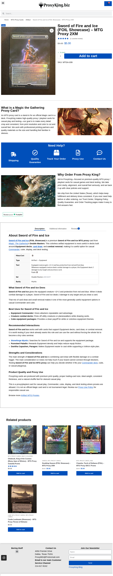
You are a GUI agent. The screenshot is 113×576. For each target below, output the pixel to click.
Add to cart (88, 56)
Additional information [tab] (58, 229)
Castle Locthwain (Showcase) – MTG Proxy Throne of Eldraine (22, 520)
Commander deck (90, 363)
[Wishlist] (33, 428)
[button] (3, 3)
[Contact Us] (99, 152)
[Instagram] (4, 558)
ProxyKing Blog (75, 567)
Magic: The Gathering (18, 243)
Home (6, 20)
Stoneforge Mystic (19, 340)
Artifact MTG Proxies (30, 395)
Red (91, 460)
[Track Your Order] (56, 152)
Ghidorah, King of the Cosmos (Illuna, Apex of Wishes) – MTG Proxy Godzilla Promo (22, 461)
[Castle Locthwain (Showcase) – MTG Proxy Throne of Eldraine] (22, 498)
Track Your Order (56, 159)
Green (44, 460)
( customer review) (76, 38)
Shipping (13, 160)
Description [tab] (40, 229)
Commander (14, 249)
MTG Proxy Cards (17, 20)
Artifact (28, 20)
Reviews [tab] (75, 229)
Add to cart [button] (20, 473)
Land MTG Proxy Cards (16, 515)
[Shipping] (13, 154)
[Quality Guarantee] (35, 152)
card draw (37, 246)
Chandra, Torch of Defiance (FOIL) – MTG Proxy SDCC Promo (90, 464)
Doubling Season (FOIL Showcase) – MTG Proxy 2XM (56, 464)
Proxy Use (78, 159)
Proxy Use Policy (85, 387)
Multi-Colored (27, 456)
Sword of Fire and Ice (19, 240)
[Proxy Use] (78, 152)
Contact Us (99, 159)
